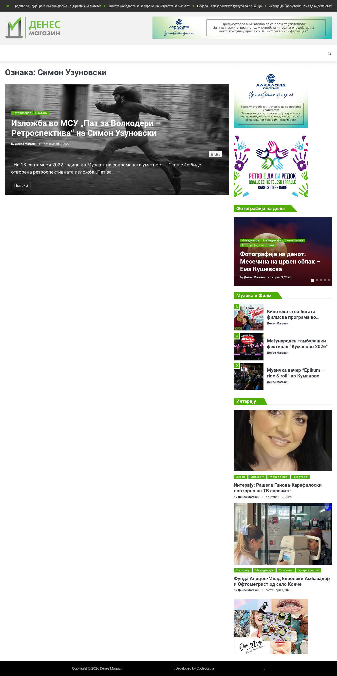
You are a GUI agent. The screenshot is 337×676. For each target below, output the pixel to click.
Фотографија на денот (258, 245)
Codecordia (205, 668)
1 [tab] (312, 280)
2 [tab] (317, 280)
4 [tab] (325, 280)
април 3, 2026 (281, 277)
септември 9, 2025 (278, 590)
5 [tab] (329, 280)
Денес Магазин (26, 144)
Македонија (250, 240)
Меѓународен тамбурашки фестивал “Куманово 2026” (297, 341)
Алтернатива (22, 113)
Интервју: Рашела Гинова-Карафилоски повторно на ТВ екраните (278, 488)
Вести (240, 477)
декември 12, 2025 (279, 497)
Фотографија (294, 240)
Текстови (300, 477)
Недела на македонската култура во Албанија (213, 6)
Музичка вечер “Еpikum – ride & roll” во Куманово (295, 371)
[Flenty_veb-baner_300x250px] (271, 126)
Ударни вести (309, 570)
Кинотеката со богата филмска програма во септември (291, 315)
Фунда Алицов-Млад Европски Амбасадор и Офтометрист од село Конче (282, 581)
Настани (41, 113)
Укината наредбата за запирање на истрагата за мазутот (133, 6)
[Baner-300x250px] (271, 196)
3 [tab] (321, 280)
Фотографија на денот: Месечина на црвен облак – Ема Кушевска (280, 261)
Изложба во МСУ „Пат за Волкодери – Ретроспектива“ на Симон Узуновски (86, 128)
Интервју (257, 477)
